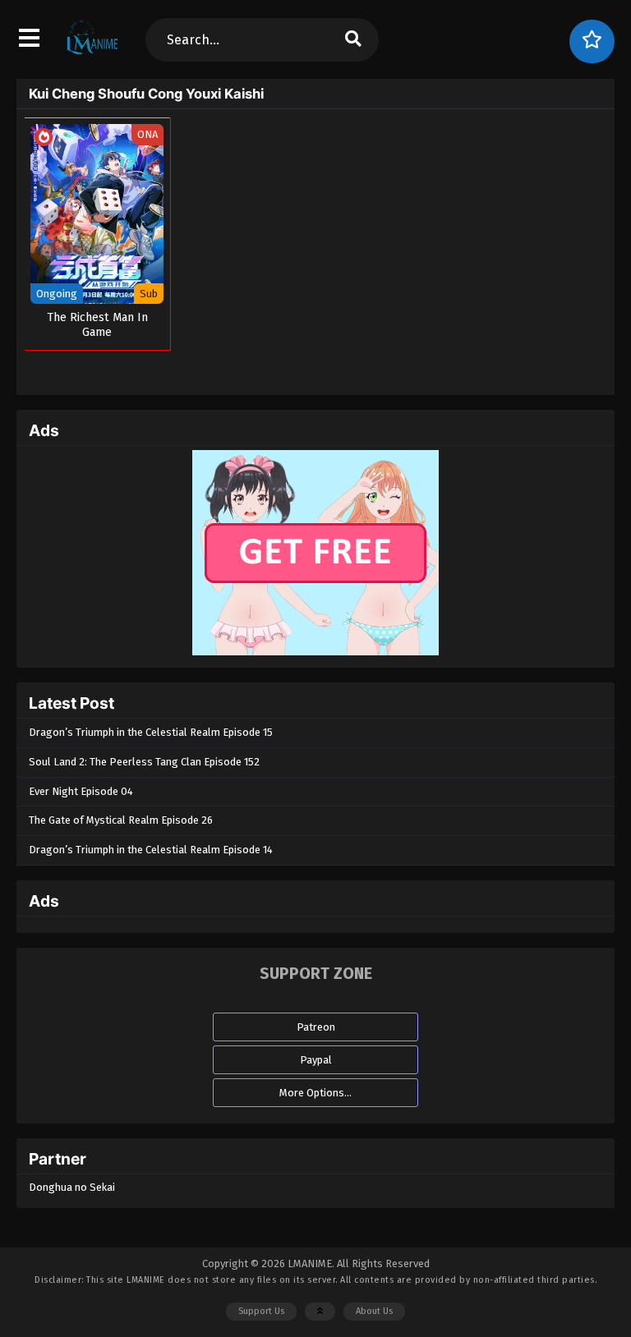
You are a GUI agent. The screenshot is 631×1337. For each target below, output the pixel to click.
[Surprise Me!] (592, 41)
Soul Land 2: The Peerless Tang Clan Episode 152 (144, 762)
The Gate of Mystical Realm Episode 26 (121, 820)
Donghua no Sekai (72, 1187)
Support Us (261, 1311)
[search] (352, 40)
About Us (374, 1311)
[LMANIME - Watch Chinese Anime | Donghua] (92, 53)
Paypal (316, 1060)
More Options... (315, 1093)
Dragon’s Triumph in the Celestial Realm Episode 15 (151, 732)
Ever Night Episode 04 (81, 791)
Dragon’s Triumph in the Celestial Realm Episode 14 (151, 849)
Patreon (316, 1027)
